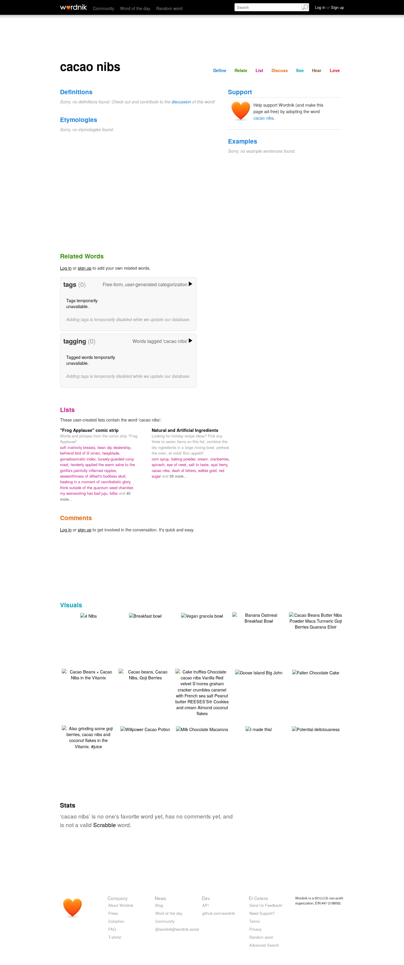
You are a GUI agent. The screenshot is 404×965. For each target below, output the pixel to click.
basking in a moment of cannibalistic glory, (95, 481)
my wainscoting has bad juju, (85, 493)
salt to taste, (200, 464)
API (205, 905)
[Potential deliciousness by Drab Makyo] (316, 728)
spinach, (159, 464)
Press (113, 913)
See (300, 70)
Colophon (116, 921)
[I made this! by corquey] (258, 728)
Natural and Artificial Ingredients (185, 430)
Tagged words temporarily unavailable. (90, 360)
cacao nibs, (162, 470)
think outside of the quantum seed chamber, (97, 487)
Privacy (255, 929)
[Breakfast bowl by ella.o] (145, 615)
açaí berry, (219, 464)
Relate (241, 70)
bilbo (114, 493)
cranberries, (220, 459)
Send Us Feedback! (265, 905)
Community (103, 8)
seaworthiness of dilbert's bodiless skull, (93, 476)
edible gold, (208, 470)
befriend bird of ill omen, (81, 453)
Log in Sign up (329, 7)
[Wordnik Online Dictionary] (73, 7)
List (259, 70)
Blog (159, 905)
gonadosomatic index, (79, 459)
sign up (84, 268)
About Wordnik (120, 905)
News (160, 898)
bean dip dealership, (115, 447)
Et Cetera (258, 898)
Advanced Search (264, 945)
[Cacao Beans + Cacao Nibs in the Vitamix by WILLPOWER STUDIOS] (88, 674)
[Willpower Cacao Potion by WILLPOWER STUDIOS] (145, 728)
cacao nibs (263, 118)
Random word (169, 8)
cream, (204, 459)
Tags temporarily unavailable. (82, 303)
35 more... (178, 476)
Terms (254, 921)
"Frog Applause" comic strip (89, 430)
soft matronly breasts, (79, 447)
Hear (316, 70)
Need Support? (262, 913)
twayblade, (111, 453)
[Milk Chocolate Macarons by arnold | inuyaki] (202, 728)
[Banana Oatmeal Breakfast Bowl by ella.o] (258, 617)
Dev (206, 898)
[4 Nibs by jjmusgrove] (88, 615)
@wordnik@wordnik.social (177, 929)
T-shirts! (115, 937)
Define (219, 70)
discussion (181, 102)
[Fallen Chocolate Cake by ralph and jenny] (315, 672)
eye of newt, (178, 464)
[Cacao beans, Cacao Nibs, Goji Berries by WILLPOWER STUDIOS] (145, 674)
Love (335, 70)
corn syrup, (161, 459)
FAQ (112, 929)
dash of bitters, (185, 470)
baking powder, (184, 459)
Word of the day (135, 8)
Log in (66, 268)
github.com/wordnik (218, 913)
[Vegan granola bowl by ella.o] (202, 615)
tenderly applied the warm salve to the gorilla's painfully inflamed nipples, (97, 467)
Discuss (280, 70)
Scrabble (104, 825)
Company (118, 898)
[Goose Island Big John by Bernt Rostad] (258, 672)
